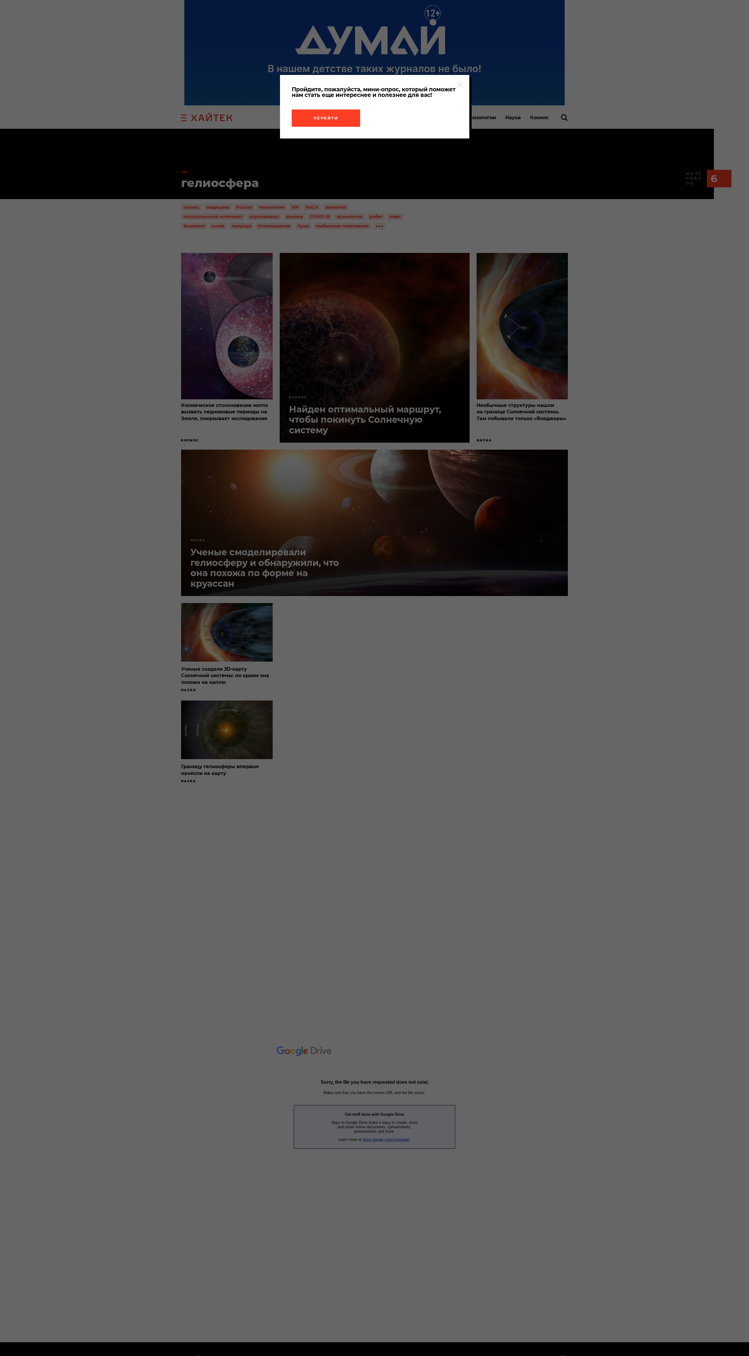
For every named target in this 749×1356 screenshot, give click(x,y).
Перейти (326, 118)
